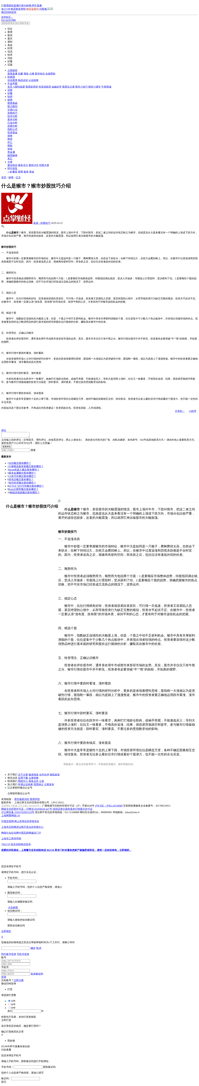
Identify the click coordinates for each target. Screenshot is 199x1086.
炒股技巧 (41, 223)
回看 (20, 73)
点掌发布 (49, 784)
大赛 (9, 162)
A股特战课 (19, 86)
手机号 (5, 967)
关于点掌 (23, 774)
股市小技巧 (81, 86)
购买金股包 (32, 9)
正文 (18, 177)
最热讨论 (34, 165)
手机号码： (7, 1067)
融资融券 (12, 155)
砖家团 (11, 77)
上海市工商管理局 (11, 838)
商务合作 (34, 781)
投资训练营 (45, 86)
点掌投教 (34, 778)
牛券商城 (106, 86)
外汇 (9, 142)
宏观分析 (12, 126)
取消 (38, 948)
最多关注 (23, 165)
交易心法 (12, 109)
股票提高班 (31, 86)
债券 (9, 135)
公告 (41, 781)
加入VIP (5, 9)
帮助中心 (23, 781)
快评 (9, 96)
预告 (26, 73)
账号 (3, 957)
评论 (3, 430)
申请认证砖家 (25, 784)
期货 (9, 139)
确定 (33, 948)
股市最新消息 (21, 799)
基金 (31, 171)
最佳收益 (12, 165)
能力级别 (12, 106)
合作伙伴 (44, 774)
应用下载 (23, 778)
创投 (9, 148)
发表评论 (6, 446)
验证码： (6, 1078)
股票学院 (35, 799)
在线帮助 (50, 73)
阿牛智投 (12, 168)
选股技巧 (12, 113)
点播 (31, 73)
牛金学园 (12, 83)
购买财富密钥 (18, 9)
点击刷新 (13, 907)
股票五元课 (68, 86)
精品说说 (23, 80)
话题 (9, 90)
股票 (20, 171)
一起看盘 (12, 171)
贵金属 (11, 152)
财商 (9, 99)
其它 (9, 158)
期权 (9, 145)
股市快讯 (40, 73)
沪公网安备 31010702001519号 (17, 812)
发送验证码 (37, 973)
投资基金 (12, 132)
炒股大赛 (44, 165)
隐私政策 (55, 774)
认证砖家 (34, 80)
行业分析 (12, 122)
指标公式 (12, 129)
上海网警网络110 (10, 815)
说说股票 (12, 80)
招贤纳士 (39, 784)
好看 (9, 93)
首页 (9, 86)
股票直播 (12, 73)
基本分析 (12, 119)
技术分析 (12, 116)
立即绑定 (6, 931)
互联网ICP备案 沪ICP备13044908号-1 (21, 805)
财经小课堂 (94, 86)
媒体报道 (34, 774)
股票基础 (12, 103)
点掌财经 (12, 70)
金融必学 (57, 86)
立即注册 (19, 980)
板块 (26, 171)
